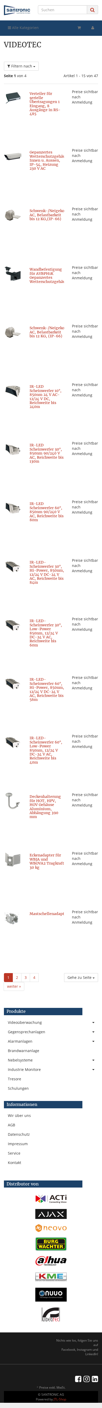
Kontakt (14, 1162)
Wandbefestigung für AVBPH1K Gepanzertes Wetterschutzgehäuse (49, 275)
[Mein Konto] (92, 27)
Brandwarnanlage (23, 1050)
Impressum (18, 1143)
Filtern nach (21, 66)
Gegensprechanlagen (26, 1031)
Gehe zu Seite (80, 977)
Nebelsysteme (20, 1060)
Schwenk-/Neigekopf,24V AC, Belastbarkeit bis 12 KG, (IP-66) (53, 332)
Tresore (14, 1078)
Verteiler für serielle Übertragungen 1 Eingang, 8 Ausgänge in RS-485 (45, 103)
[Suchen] (92, 9)
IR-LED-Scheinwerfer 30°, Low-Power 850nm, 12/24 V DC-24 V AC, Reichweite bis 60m (46, 632)
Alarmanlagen (20, 1041)
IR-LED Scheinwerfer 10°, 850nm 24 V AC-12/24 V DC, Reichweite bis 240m (45, 396)
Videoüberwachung (25, 1022)
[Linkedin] (95, 1378)
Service (14, 1153)
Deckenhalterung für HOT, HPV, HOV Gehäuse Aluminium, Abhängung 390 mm (45, 806)
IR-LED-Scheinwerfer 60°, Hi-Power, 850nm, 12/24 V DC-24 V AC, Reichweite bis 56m (47, 689)
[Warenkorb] (79, 27)
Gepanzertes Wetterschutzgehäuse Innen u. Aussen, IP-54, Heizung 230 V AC (49, 160)
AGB (11, 1124)
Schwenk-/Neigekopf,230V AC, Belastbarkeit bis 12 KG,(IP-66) (54, 214)
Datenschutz (19, 1134)
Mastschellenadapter (49, 913)
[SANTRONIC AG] (17, 10)
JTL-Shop (60, 1399)
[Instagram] (86, 1378)
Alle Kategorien (25, 27)
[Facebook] (78, 1378)
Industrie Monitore (24, 1069)
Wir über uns (19, 1115)
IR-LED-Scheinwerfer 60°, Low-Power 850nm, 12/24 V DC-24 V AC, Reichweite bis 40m (46, 750)
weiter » (14, 986)
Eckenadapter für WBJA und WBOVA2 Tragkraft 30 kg (47, 861)
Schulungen (18, 1088)
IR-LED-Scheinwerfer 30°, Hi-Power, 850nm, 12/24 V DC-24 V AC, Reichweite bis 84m (47, 572)
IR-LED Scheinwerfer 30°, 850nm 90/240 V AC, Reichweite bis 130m (47, 453)
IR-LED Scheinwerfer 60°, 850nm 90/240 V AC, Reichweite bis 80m (47, 511)
